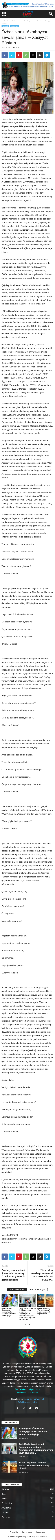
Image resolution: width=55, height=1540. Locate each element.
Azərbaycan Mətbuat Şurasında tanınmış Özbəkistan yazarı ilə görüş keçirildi (13, 1274)
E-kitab (5, 1512)
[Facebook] (18, 1408)
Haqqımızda (40, 1532)
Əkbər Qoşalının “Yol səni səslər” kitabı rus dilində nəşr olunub (44, 1311)
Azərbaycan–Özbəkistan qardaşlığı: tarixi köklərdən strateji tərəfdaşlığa (9, 1312)
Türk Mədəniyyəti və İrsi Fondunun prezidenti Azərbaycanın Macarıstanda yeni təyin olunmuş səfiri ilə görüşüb (27, 1313)
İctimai (8, 21)
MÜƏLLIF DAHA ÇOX (37, 1290)
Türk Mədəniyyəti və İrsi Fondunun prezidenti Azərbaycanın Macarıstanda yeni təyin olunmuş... (36, 1448)
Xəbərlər (14, 26)
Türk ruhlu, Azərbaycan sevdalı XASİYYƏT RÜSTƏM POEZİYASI (42, 1274)
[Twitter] (31, 1408)
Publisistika (7, 1503)
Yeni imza (6, 1517)
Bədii (4, 1494)
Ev (2, 21)
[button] (50, 14)
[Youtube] (37, 1408)
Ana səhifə (14, 1532)
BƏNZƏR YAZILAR (17, 1290)
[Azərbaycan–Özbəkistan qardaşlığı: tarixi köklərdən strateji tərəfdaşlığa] (10, 1300)
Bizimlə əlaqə (27, 1532)
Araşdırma (6, 1508)
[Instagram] (25, 1408)
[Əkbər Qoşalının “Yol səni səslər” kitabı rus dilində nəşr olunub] (45, 1300)
